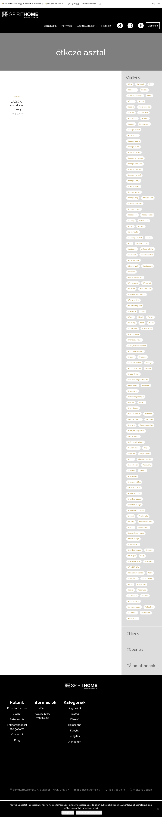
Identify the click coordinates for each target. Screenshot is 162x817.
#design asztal (134, 130)
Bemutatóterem (17, 708)
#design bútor (133, 147)
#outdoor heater (134, 550)
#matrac (131, 471)
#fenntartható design (136, 294)
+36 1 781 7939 (73, 4)
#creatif (145, 118)
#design (131, 124)
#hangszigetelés (134, 340)
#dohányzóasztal (135, 238)
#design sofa (148, 198)
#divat (130, 226)
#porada (149, 550)
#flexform (132, 311)
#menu (143, 471)
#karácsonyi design (136, 397)
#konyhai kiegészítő (136, 431)
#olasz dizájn (133, 544)
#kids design (133, 408)
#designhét (132, 215)
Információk (44, 702)
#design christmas (135, 158)
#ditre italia (143, 221)
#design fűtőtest (134, 169)
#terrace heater (134, 607)
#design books (134, 141)
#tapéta (145, 596)
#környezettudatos (135, 442)
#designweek (147, 215)
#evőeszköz (148, 266)
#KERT (141, 402)
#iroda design (133, 374)
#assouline (132, 90)
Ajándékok (74, 741)
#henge (149, 363)
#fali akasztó (133, 283)
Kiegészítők (75, 708)
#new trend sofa (145, 522)
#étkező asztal (147, 255)
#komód (149, 419)
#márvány (147, 465)
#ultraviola (132, 613)
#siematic (149, 562)
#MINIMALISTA (134, 488)
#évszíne (131, 272)
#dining (131, 221)
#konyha (131, 425)
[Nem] (158, 809)
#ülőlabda (149, 607)
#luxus (130, 459)
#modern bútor (134, 493)
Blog (17, 740)
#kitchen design (134, 419)
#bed (149, 96)
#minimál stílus (134, 482)
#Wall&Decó (133, 618)
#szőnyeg (142, 590)
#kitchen (148, 414)
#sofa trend (132, 579)
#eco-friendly (142, 243)
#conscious (132, 118)
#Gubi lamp (147, 329)
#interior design (134, 368)
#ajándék (140, 84)
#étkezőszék (133, 266)
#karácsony (132, 391)
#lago (146, 448)
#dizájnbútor (133, 232)
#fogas (130, 317)
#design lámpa (134, 192)
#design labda (134, 186)
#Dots (148, 238)
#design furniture (135, 164)
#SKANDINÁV (133, 567)
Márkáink (106, 25)
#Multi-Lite (143, 516)
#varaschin (145, 613)
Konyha (74, 730)
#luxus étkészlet (144, 459)
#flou (142, 311)
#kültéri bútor (133, 448)
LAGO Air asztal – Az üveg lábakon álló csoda (17, 109)
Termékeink (49, 25)
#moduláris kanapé (136, 510)
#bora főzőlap (144, 107)
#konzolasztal (133, 436)
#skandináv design (135, 573)
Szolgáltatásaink (87, 25)
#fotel (140, 317)
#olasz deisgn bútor (136, 533)
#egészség (132, 249)
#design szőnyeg (135, 204)
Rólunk (17, 702)
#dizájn (141, 226)
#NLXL (131, 527)
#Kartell (131, 402)
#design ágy (144, 124)
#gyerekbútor (133, 334)
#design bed (133, 135)
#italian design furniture (138, 380)
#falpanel (147, 283)
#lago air (131, 454)
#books (131, 107)
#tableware (132, 596)
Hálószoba (74, 724)
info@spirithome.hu (55, 4)
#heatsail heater (134, 363)
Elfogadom (68, 812)
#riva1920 (132, 556)
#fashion (131, 289)
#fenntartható (145, 289)
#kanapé (145, 385)
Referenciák (17, 719)
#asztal (17, 96)
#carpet (131, 113)
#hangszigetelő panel (137, 346)
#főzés (150, 317)
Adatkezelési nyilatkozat (89, 812)
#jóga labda (132, 385)
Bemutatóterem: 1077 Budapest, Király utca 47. (23, 4)
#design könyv (134, 181)
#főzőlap (131, 323)
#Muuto (131, 522)
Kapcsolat (156, 4)
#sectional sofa (134, 562)
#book (141, 101)
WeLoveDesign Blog (92, 4)
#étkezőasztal (133, 260)
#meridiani (132, 476)
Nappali (74, 713)
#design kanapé (134, 175)
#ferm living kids (135, 306)
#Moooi (131, 516)
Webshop (153, 25)
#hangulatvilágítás (135, 351)
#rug (142, 556)
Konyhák (66, 25)
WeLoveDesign (142, 789)
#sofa (150, 573)
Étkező (74, 719)
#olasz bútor (143, 527)
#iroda (148, 368)
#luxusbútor (133, 465)
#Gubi (151, 323)
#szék (130, 584)
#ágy (130, 84)
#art (150, 84)
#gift (142, 323)
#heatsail (142, 357)
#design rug (133, 198)
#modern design (134, 499)
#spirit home (147, 579)
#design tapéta (134, 209)
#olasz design (133, 539)
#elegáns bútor (147, 249)
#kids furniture (134, 414)
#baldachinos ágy (135, 96)
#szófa (130, 590)
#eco (130, 243)
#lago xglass (145, 454)
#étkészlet (132, 255)
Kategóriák (75, 702)
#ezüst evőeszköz (135, 277)
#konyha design (146, 425)
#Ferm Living (133, 300)
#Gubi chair (132, 329)
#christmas (143, 113)
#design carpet (134, 152)
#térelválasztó (133, 601)
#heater (131, 357)
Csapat (17, 713)
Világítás (75, 736)
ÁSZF (42, 708)
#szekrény (141, 584)
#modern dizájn (134, 505)
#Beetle (131, 101)
